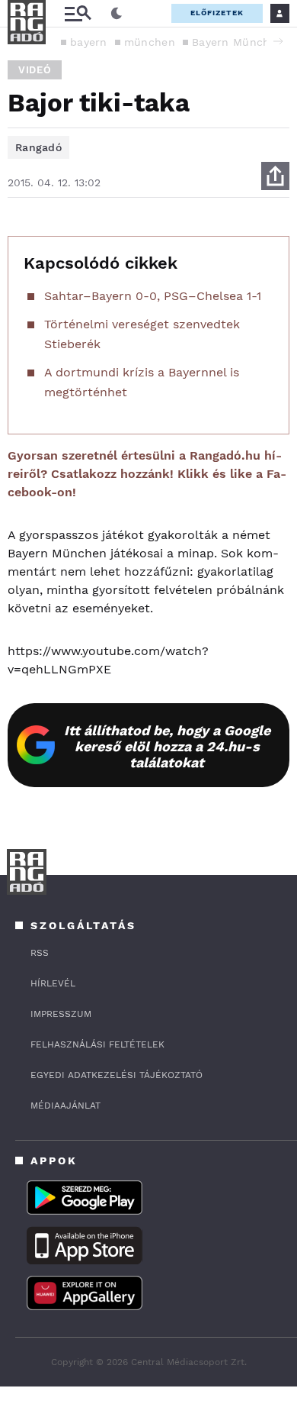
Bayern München (237, 42)
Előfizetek (217, 12)
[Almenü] (77, 13)
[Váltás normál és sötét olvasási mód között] (116, 14)
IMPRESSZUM (60, 1014)
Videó (34, 70)
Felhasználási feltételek (97, 1044)
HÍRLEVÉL (52, 983)
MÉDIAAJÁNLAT (65, 1105)
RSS (39, 952)
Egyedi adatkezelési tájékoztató (116, 1075)
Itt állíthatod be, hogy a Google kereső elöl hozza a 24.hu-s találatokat (167, 746)
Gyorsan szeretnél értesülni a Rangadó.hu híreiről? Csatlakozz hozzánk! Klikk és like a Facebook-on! (147, 473)
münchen (149, 42)
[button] (278, 41)
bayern (88, 42)
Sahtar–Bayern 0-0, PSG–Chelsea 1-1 (152, 296)
